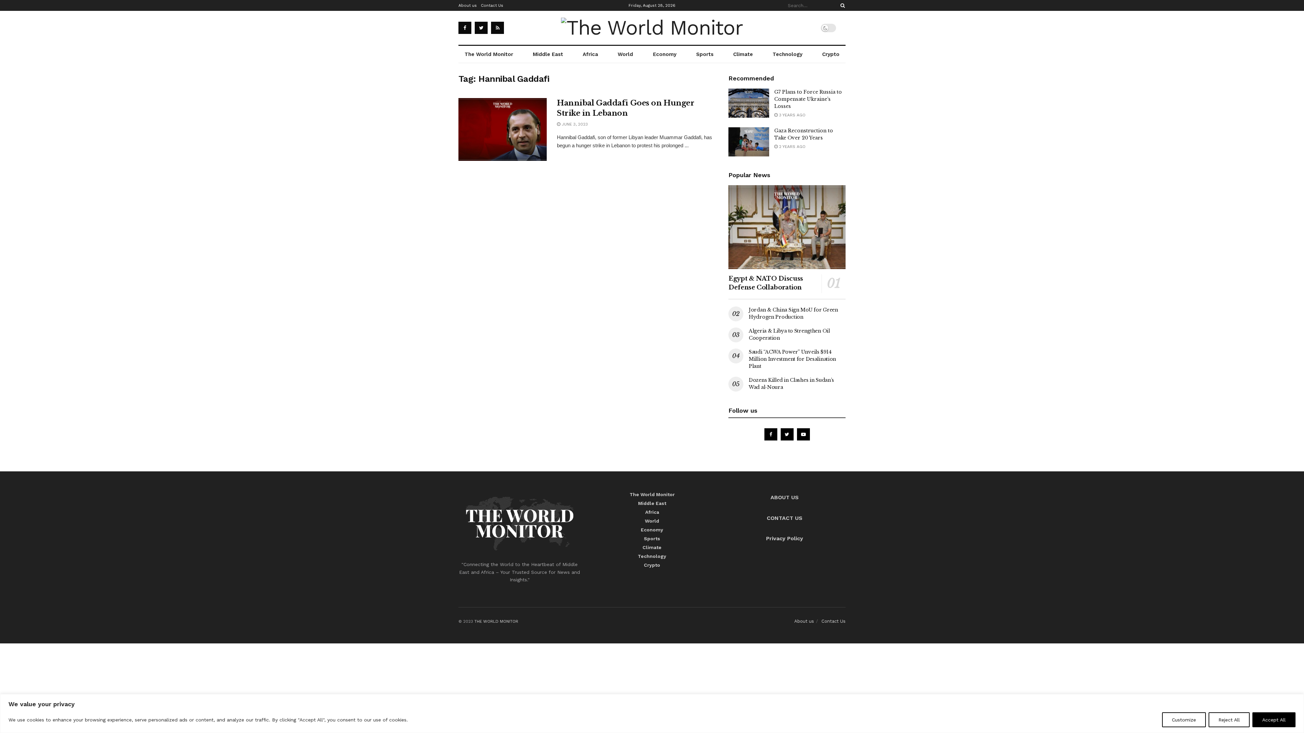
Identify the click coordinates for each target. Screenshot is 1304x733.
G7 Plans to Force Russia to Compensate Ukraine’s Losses (808, 99)
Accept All (1274, 719)
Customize (1184, 719)
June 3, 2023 (574, 124)
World (625, 54)
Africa (590, 54)
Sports (704, 54)
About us (467, 5)
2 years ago (791, 146)
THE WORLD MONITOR (496, 621)
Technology (787, 54)
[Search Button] (841, 5)
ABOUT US (785, 497)
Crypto (830, 54)
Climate (743, 54)
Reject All (1229, 719)
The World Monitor (489, 54)
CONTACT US (784, 518)
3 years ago (791, 115)
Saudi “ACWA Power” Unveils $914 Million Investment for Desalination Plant (792, 359)
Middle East (548, 54)
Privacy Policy (784, 538)
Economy (664, 54)
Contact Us (492, 5)
